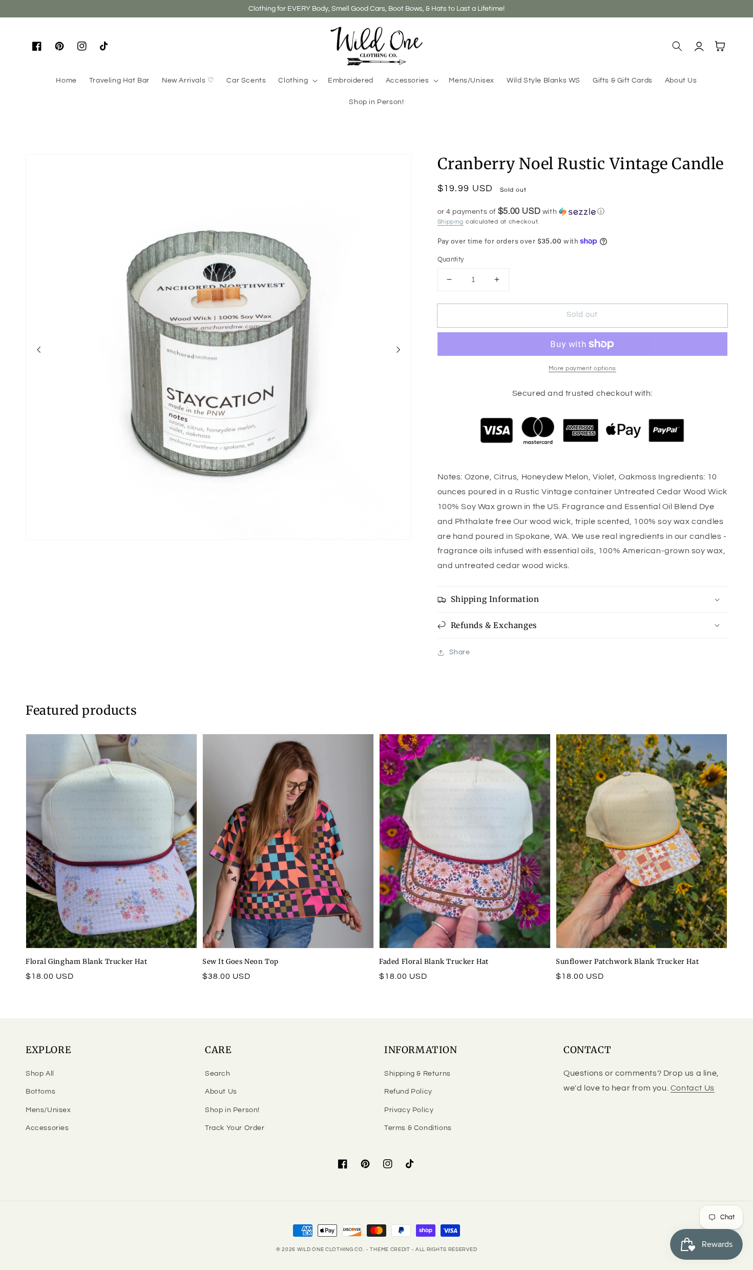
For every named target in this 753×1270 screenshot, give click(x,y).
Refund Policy (408, 1091)
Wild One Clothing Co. (331, 1249)
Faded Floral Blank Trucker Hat (434, 961)
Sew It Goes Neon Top (240, 961)
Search (218, 1073)
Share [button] (459, 652)
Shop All (40, 1073)
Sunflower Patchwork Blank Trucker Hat (627, 961)
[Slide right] (398, 349)
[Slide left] (39, 349)
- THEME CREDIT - (390, 1249)
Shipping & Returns (417, 1073)
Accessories (47, 1128)
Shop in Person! (232, 1110)
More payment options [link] (582, 368)
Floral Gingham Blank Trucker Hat (86, 961)
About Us (221, 1091)
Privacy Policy (408, 1110)
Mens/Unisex (48, 1110)
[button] (297, 80)
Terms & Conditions (418, 1128)
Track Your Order (235, 1128)
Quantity (450, 259)
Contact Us (693, 1088)
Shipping (450, 221)
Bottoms (40, 1091)
